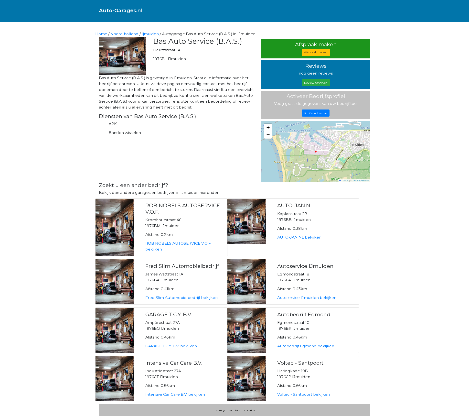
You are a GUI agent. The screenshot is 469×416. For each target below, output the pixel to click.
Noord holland (124, 34)
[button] (268, 127)
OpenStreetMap (361, 180)
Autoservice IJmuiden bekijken (306, 297)
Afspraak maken (316, 52)
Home (101, 34)
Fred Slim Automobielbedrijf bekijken (181, 297)
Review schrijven (316, 83)
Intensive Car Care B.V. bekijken (175, 394)
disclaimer (235, 410)
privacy (219, 410)
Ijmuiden (150, 34)
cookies (250, 410)
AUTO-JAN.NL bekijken (299, 237)
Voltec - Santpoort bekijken (303, 394)
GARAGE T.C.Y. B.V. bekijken (171, 346)
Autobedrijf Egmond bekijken (305, 346)
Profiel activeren (315, 113)
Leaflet (345, 180)
